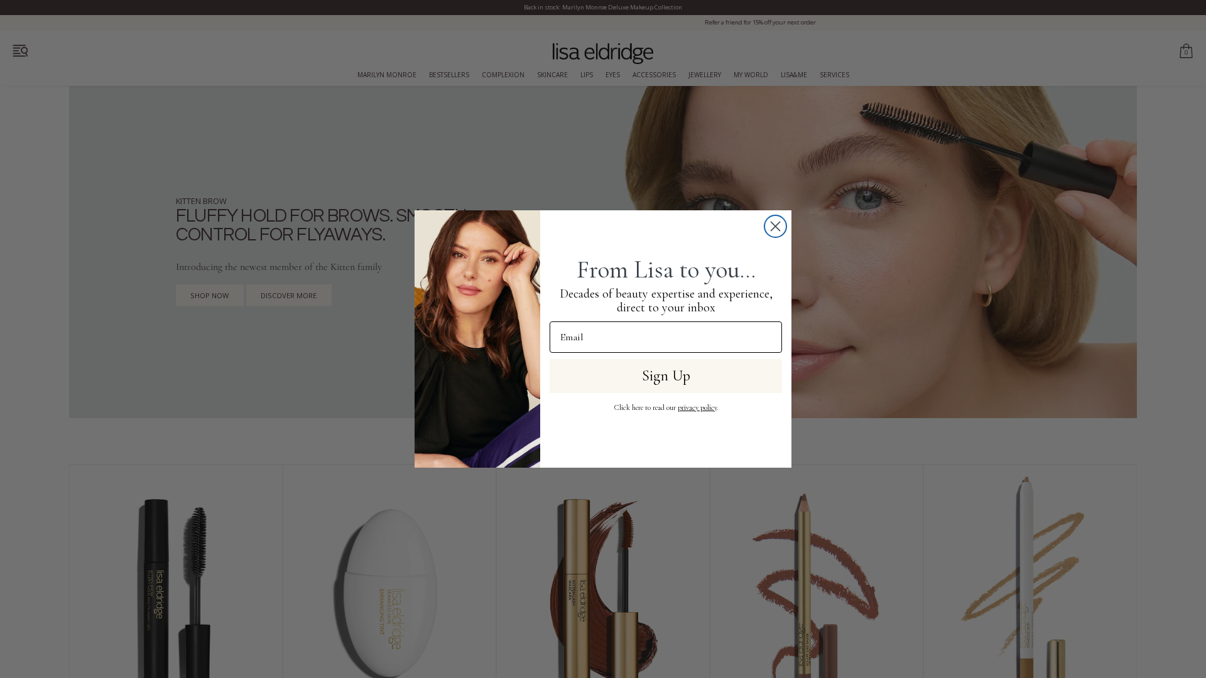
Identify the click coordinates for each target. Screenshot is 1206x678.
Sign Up (666, 376)
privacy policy (697, 407)
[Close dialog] (775, 226)
